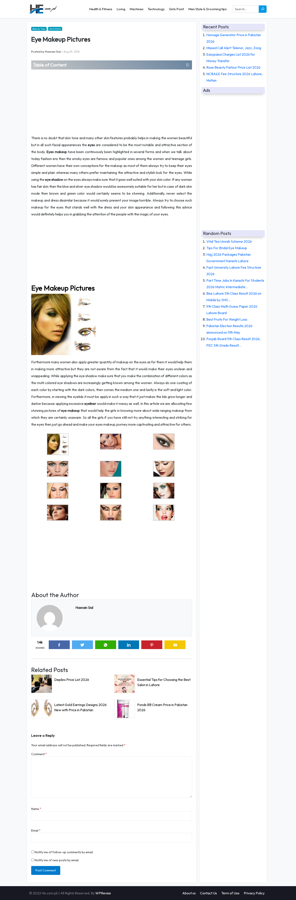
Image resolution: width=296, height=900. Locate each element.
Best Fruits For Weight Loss (226, 319)
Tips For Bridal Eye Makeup (226, 248)
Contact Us (208, 893)
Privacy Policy (254, 893)
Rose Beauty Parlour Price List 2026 (233, 67)
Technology (156, 9)
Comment (39, 754)
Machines (136, 9)
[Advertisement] (111, 102)
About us (189, 893)
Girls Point (176, 9)
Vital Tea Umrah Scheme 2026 (229, 241)
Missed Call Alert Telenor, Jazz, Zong (233, 48)
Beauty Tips (39, 28)
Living (121, 9)
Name (36, 809)
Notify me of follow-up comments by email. (64, 852)
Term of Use (230, 893)
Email (36, 830)
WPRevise (103, 893)
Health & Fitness (100, 9)
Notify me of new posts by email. (57, 860)
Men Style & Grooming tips (207, 9)
